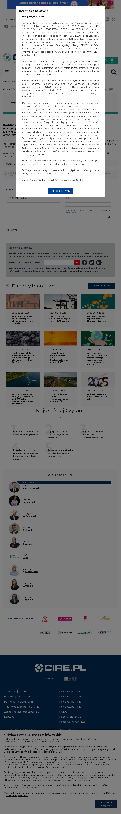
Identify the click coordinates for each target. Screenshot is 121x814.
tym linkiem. (33, 55)
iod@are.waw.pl (77, 148)
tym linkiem (51, 90)
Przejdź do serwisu (60, 190)
